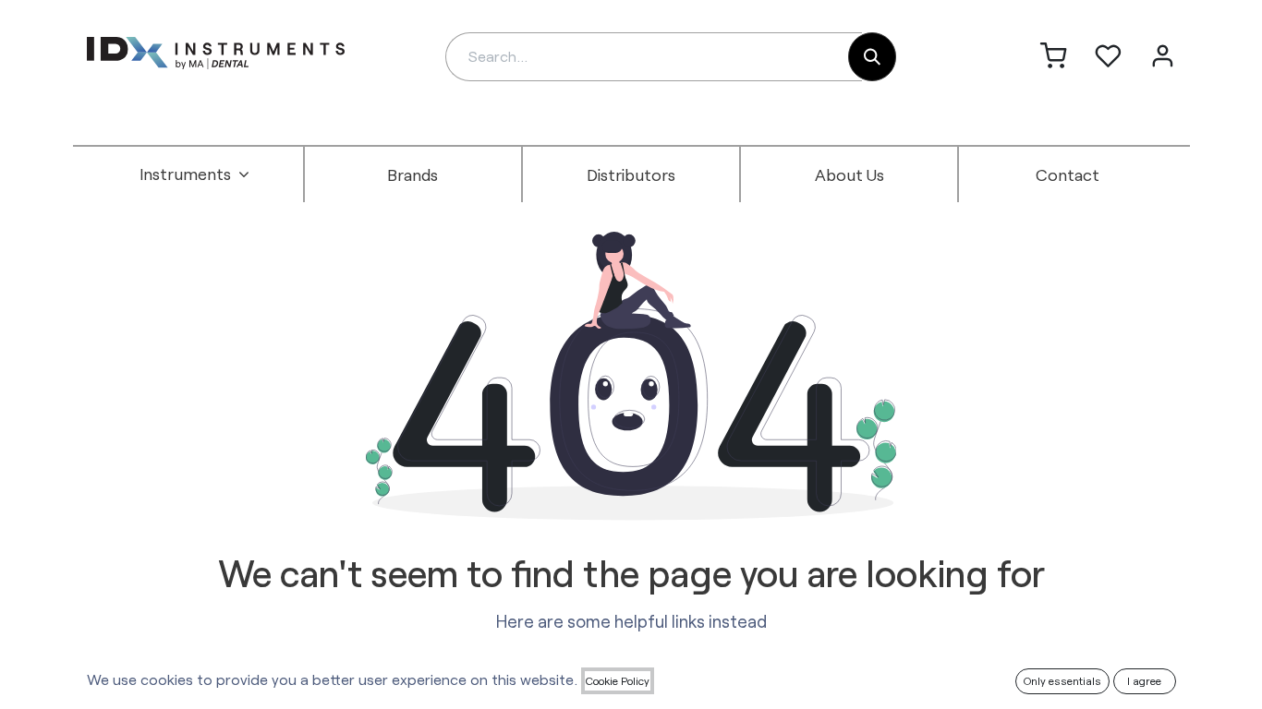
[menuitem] (195, 174)
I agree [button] (1144, 680)
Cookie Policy (617, 680)
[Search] (872, 56)
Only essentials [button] (1062, 680)
